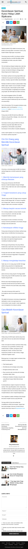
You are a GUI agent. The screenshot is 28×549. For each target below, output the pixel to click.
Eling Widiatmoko (9, 19)
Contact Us (21, 544)
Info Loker (8, 543)
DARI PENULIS (15, 463)
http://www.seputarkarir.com (14, 446)
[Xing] (14, 456)
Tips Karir (18, 543)
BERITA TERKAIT (6, 463)
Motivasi (8, 5)
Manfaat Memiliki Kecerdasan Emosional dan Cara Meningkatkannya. (21, 427)
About (6, 544)
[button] (26, 2)
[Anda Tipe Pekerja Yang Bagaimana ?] (5, 468)
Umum (3, 543)
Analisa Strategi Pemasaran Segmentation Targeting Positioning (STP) (7, 427)
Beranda (3, 5)
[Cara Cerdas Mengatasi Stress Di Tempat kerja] (5, 475)
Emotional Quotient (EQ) (17, 109)
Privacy (15, 544)
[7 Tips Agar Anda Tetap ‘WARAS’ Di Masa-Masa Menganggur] (5, 483)
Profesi (13, 543)
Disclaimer (11, 544)
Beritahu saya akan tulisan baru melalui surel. (13, 530)
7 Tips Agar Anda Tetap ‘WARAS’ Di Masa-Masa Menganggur (16, 482)
